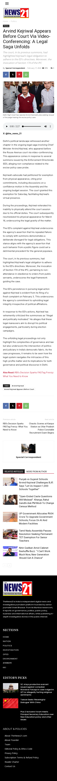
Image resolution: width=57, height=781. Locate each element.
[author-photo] (28, 453)
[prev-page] (5, 565)
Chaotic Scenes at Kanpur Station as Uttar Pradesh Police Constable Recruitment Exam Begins (41, 428)
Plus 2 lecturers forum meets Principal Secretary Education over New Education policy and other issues (37, 715)
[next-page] (9, 565)
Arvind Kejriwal (18, 386)
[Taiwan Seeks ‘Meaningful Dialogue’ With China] (10, 703)
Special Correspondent (15, 68)
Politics (14, 21)
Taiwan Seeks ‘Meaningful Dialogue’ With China (32, 701)
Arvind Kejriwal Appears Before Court (19, 389)
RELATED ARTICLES (14, 471)
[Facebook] (6, 75)
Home (5, 21)
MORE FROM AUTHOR (36, 471)
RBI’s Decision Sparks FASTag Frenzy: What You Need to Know (15, 426)
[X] (12, 75)
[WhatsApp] (26, 75)
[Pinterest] (19, 75)
